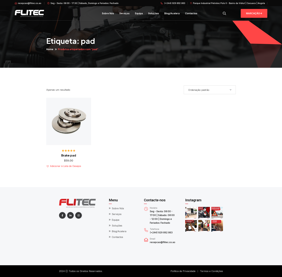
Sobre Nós (108, 13)
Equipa (139, 13)
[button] (77, 107)
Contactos (191, 13)
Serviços (124, 13)
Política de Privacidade (183, 271)
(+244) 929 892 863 (174, 3)
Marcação (253, 13)
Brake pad (68, 155)
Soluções (153, 13)
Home (49, 49)
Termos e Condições (211, 271)
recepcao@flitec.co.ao (29, 3)
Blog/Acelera (172, 13)
